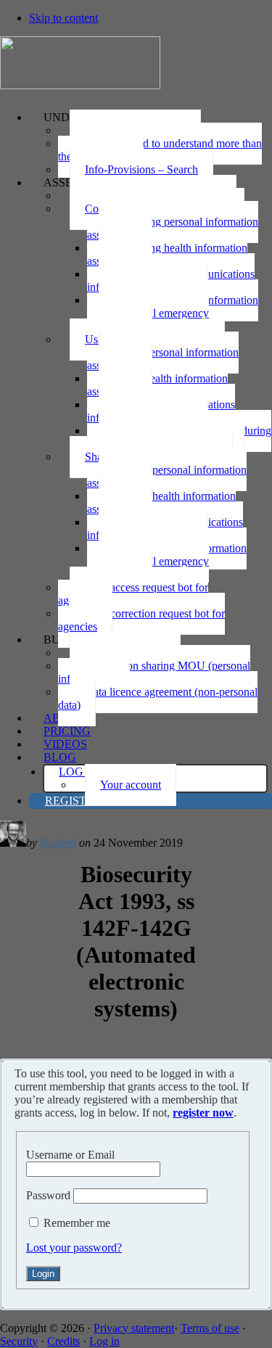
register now (203, 1112)
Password (48, 1195)
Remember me (77, 1223)
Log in (104, 1341)
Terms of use (210, 1328)
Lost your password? (74, 1247)
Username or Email (70, 1154)
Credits (63, 1341)
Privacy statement (134, 1328)
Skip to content (63, 18)
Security (19, 1341)
